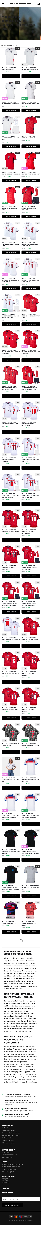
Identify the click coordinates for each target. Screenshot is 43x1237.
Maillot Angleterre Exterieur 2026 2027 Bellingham (29, 531)
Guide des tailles (7, 1138)
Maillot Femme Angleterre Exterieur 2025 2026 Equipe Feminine (30, 851)
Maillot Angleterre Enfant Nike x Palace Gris (31, 744)
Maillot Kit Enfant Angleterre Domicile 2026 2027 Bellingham (11, 495)
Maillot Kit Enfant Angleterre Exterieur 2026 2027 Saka (29, 567)
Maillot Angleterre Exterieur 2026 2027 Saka (10, 531)
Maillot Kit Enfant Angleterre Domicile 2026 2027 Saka (30, 459)
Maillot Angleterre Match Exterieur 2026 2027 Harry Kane (11, 351)
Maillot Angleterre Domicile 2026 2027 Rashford (9, 459)
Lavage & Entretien (8, 1130)
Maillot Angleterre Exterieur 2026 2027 (29, 137)
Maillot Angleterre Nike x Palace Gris (10, 744)
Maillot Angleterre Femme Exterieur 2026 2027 (31, 173)
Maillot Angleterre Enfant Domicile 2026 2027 (30, 103)
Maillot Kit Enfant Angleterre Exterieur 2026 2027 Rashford (29, 603)
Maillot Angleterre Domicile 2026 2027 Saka (10, 423)
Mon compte (6, 1152)
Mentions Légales (8, 1172)
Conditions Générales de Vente (12, 1164)
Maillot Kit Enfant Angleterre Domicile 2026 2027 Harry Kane (11, 316)
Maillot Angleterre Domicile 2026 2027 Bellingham (29, 423)
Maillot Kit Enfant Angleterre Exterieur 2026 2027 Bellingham (9, 603)
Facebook (5, 1180)
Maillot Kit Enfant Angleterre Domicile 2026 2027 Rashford (30, 495)
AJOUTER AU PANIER (11, 76)
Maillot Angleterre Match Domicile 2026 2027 (30, 68)
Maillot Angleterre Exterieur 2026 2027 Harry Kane (31, 316)
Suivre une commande (9, 1155)
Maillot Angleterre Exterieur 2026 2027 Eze (10, 708)
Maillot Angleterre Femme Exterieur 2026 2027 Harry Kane (31, 351)
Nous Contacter (7, 1157)
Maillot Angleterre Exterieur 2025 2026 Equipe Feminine (11, 851)
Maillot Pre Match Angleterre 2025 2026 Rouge (29, 923)
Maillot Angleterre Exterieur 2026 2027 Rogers (29, 673)
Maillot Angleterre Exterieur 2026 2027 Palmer (29, 709)
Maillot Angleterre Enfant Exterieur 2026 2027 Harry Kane (9, 387)
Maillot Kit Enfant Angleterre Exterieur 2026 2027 (29, 208)
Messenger (5, 1182)
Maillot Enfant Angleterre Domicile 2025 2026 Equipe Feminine (30, 815)
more (4, 937)
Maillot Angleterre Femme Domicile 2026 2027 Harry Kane (10, 280)
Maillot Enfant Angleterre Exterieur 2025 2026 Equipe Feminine (10, 887)
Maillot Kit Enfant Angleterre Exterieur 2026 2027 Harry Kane (29, 387)
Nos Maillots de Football (10, 1135)
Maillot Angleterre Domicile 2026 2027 (9, 68)
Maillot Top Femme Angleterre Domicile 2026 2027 (11, 779)
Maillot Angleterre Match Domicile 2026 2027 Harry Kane (30, 244)
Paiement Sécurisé (8, 1143)
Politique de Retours (9, 1169)
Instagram (5, 1179)
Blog (3, 1145)
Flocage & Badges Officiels (11, 1133)
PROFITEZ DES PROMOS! (12, 1205)
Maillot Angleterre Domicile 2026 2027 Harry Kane (10, 244)
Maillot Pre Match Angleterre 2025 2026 (9, 922)
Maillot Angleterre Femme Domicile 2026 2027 (10, 103)
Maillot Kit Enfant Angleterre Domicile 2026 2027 (11, 138)
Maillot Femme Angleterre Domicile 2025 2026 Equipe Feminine (11, 815)
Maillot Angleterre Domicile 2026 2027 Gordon (11, 638)
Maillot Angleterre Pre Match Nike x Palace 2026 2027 (30, 887)
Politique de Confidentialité (11, 1167)
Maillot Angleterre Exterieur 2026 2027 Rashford (9, 567)
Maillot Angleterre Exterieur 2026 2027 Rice (30, 638)
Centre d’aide (6, 1128)
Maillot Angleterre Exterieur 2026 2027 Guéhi (10, 672)
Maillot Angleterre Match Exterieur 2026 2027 (11, 173)
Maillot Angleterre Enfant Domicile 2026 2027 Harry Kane (30, 280)
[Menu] (5, 3)
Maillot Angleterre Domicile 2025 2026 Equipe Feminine (30, 779)
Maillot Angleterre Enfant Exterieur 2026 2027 (9, 208)
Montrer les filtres (10, 45)
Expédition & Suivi (8, 1140)
